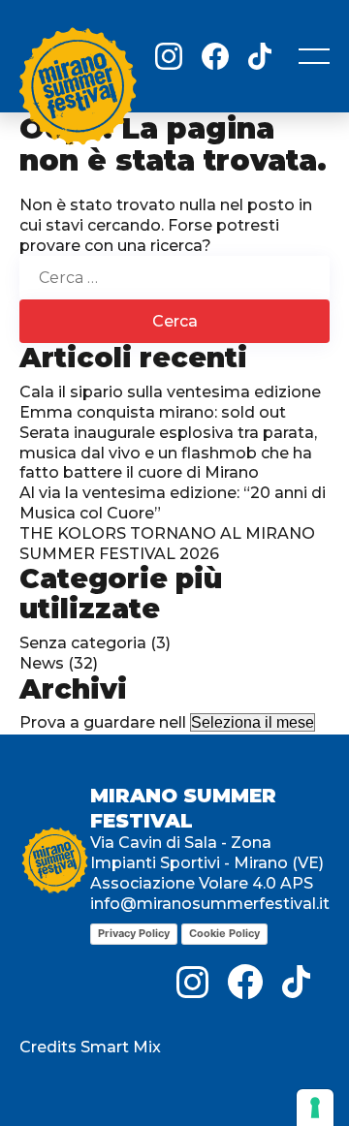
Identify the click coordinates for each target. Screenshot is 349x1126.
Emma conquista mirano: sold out (152, 412)
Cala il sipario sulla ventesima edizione (170, 392)
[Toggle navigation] (314, 56)
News (41, 663)
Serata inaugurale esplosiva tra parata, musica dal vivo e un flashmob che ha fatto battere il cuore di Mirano (168, 453)
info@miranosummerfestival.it (210, 903)
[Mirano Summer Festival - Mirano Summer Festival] (78, 90)
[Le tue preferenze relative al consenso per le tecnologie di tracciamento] (315, 1107)
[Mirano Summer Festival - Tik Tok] (259, 56)
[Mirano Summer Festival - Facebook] (215, 56)
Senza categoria (82, 643)
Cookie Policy (224, 933)
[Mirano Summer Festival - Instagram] (168, 56)
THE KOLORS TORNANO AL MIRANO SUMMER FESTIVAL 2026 (167, 543)
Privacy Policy (134, 933)
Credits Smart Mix (90, 1047)
